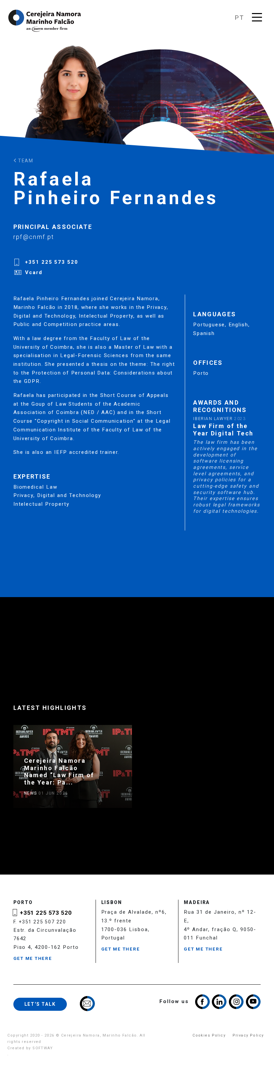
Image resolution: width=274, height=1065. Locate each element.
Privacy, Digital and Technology (57, 495)
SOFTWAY (42, 1048)
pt (239, 17)
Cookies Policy (209, 1035)
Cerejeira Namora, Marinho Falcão (45, 21)
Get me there (32, 958)
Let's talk (40, 1004)
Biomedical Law (35, 487)
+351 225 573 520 (51, 262)
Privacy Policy (248, 1035)
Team (24, 160)
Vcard (33, 272)
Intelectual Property (41, 504)
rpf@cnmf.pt (33, 236)
